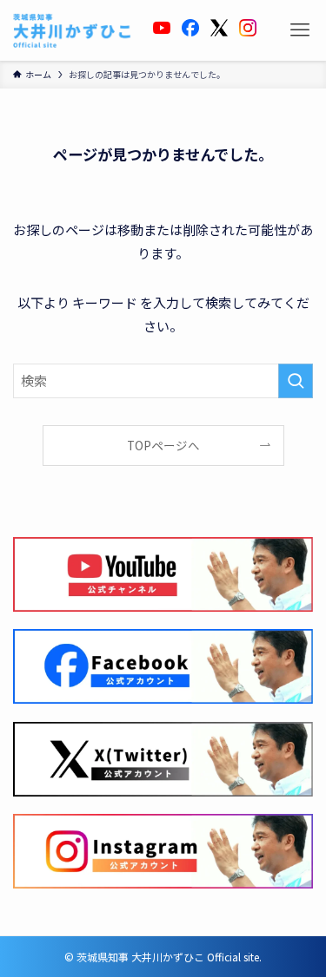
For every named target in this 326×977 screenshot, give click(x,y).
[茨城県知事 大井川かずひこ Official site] (72, 30)
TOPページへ (163, 445)
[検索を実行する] (295, 381)
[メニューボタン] (300, 30)
